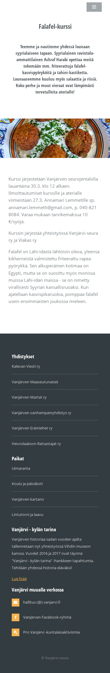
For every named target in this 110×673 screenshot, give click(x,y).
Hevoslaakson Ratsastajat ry (36, 443)
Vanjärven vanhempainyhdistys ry (41, 412)
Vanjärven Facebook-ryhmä (47, 617)
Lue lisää (19, 578)
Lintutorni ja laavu (27, 514)
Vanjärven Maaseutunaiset (35, 381)
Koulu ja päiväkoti (27, 483)
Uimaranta (21, 468)
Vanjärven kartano (28, 499)
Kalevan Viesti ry (26, 366)
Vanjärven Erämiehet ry (32, 428)
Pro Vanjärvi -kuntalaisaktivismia (51, 632)
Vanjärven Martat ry (29, 397)
